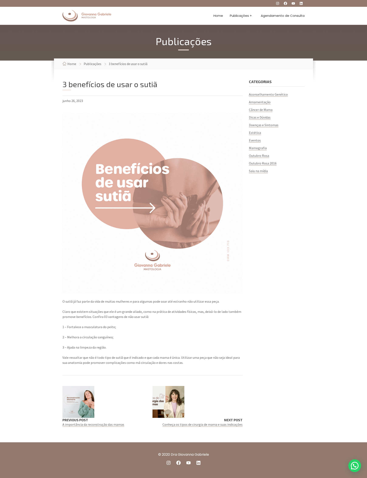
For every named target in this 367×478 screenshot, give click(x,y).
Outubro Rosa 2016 (263, 163)
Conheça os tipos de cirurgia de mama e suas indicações (202, 424)
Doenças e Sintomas (263, 125)
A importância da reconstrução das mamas (93, 424)
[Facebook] (285, 3)
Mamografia (258, 148)
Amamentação (260, 102)
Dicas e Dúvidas (260, 117)
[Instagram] (277, 3)
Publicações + (241, 15)
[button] (354, 465)
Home (218, 15)
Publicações (92, 64)
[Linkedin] (301, 3)
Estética (255, 132)
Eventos (255, 140)
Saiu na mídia (258, 171)
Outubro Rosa (259, 155)
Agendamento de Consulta (283, 15)
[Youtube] (293, 3)
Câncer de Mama (260, 110)
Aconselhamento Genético (268, 94)
